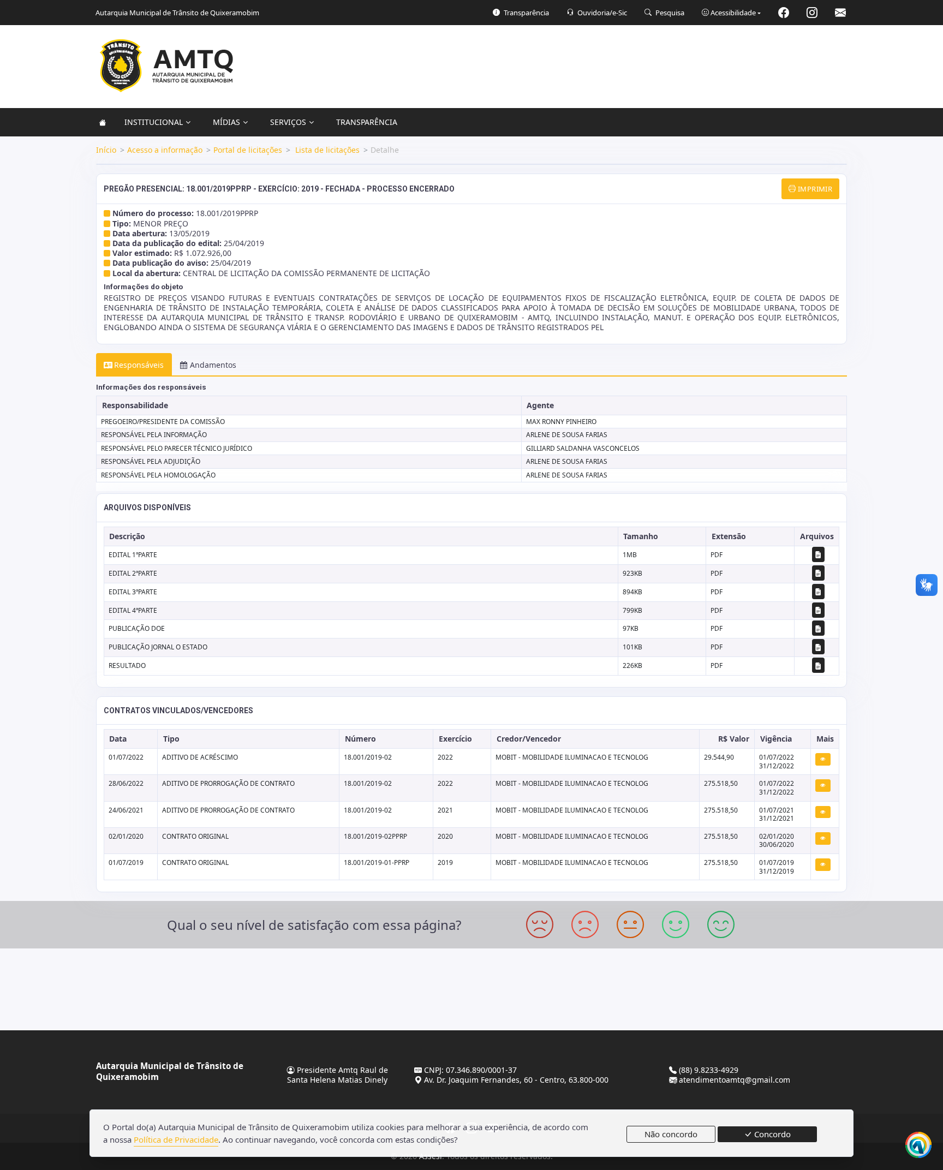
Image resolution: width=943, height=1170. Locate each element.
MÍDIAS (226, 122)
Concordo (771, 1134)
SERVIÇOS (288, 122)
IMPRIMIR (814, 189)
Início (106, 150)
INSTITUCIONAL (153, 122)
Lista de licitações (326, 150)
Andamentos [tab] (213, 365)
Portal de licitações (247, 150)
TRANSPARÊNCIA (366, 122)
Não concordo (670, 1134)
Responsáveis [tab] (139, 365)
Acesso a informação (164, 150)
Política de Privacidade (176, 1139)
